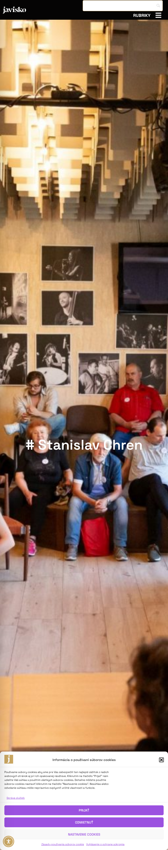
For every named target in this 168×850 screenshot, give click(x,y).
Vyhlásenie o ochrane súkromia (105, 844)
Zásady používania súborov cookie (62, 844)
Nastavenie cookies (84, 834)
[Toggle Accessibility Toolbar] (8, 841)
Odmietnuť (84, 822)
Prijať (84, 810)
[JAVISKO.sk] (26, 10)
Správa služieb (16, 798)
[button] (161, 760)
